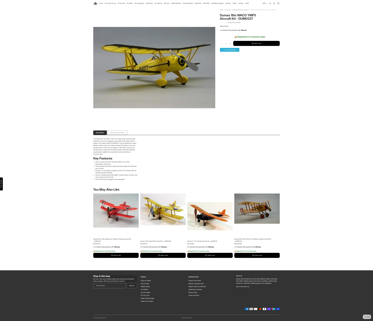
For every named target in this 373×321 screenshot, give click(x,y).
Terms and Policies (186, 317)
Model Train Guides (147, 301)
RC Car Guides (145, 292)
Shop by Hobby (146, 280)
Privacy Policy (192, 292)
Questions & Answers (195, 289)
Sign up (131, 285)
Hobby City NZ (102, 317)
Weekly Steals (145, 286)
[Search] (270, 3)
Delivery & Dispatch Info (196, 283)
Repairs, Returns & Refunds (197, 286)
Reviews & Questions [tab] (117, 132)
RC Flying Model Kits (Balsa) (240, 10)
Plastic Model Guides (147, 298)
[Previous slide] (96, 210)
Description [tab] (100, 132)
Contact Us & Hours (194, 280)
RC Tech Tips (145, 295)
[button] (229, 50)
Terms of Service (193, 295)
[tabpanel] (186, 159)
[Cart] (278, 3)
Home (221, 10)
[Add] (135, 234)
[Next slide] (136, 210)
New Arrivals (145, 283)
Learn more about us (242, 286)
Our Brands (144, 289)
